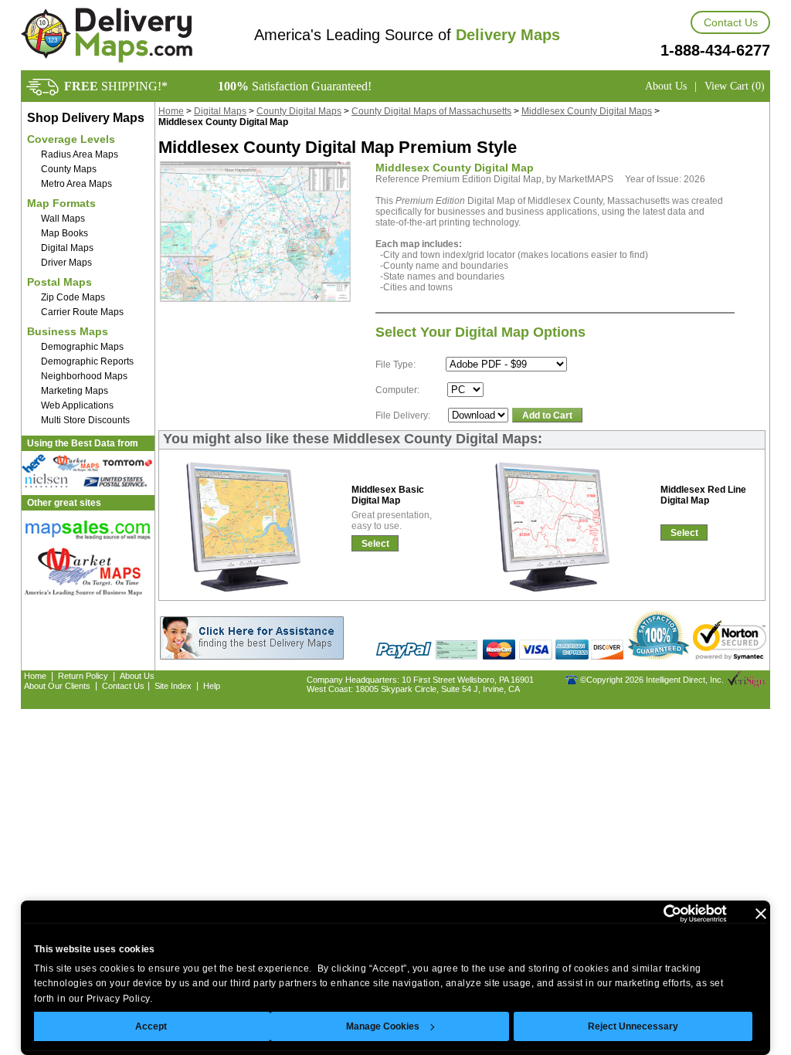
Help (211, 685)
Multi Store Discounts (85, 420)
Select (375, 543)
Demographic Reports (87, 361)
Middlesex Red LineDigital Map (703, 495)
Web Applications (77, 405)
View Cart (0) (734, 86)
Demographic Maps (82, 346)
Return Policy (83, 675)
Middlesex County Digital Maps (586, 111)
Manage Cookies (382, 1026)
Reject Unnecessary (633, 1026)
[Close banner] (760, 913)
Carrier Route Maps (82, 312)
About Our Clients (57, 685)
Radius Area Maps (79, 154)
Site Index (173, 685)
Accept (151, 1026)
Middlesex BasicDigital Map (387, 495)
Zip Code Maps (73, 297)
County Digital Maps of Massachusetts (431, 111)
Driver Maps (66, 262)
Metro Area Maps (76, 183)
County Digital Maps (298, 111)
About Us (666, 86)
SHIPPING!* (116, 86)
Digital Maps (67, 248)
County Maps (69, 169)
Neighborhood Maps (84, 376)
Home (171, 111)
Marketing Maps (74, 390)
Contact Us (731, 22)
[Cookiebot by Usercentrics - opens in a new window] (659, 913)
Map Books (64, 233)
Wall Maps (63, 218)
